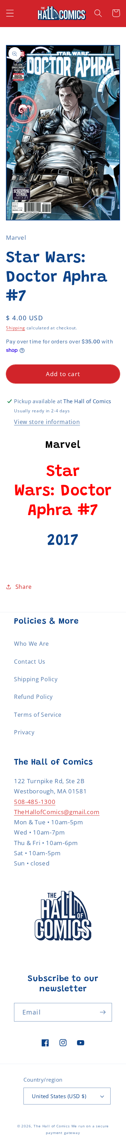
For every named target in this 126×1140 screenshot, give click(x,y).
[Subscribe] (103, 1012)
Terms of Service (38, 715)
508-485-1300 (34, 802)
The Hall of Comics (52, 1126)
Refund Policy (33, 697)
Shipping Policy (35, 679)
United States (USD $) (59, 1096)
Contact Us (30, 661)
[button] (10, 13)
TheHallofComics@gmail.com (56, 812)
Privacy (24, 732)
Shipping (15, 327)
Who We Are (31, 644)
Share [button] (23, 587)
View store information (47, 422)
